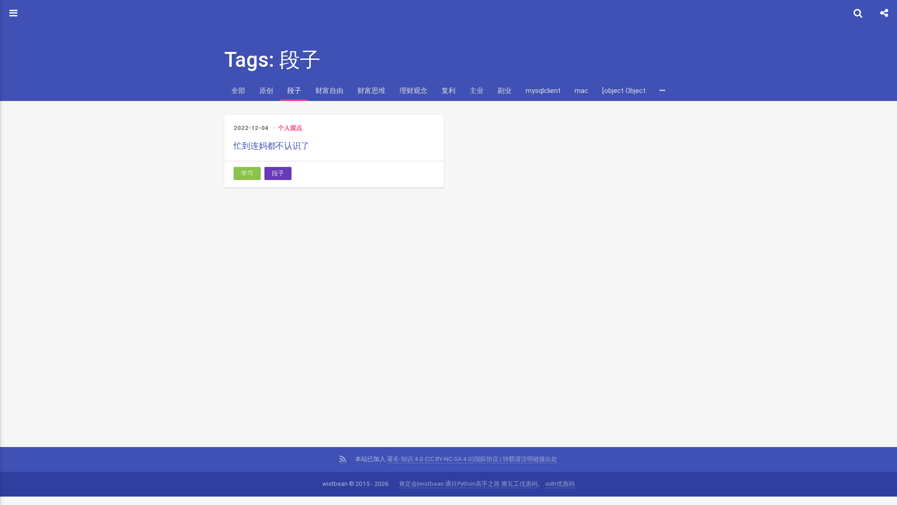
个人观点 (290, 128)
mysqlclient (543, 90)
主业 (477, 90)
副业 (505, 90)
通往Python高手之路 (472, 484)
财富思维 (371, 90)
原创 (266, 90)
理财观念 (413, 90)
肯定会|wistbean (421, 484)
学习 (247, 173)
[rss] (343, 459)
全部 (238, 90)
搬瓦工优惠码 (519, 484)
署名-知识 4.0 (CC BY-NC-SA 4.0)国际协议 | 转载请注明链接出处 (472, 459)
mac (581, 90)
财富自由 (329, 90)
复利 (448, 90)
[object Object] (625, 90)
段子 (294, 90)
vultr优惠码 (560, 484)
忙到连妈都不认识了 (271, 145)
